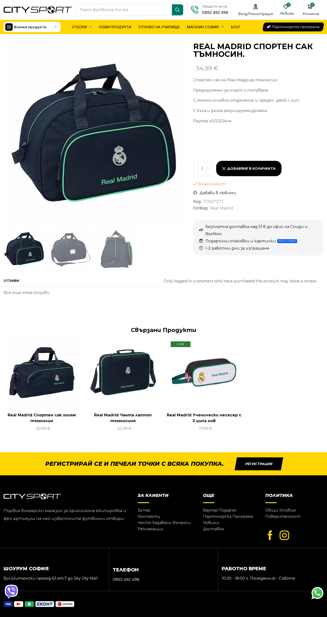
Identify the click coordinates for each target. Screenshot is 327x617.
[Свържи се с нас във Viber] (12, 592)
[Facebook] (270, 535)
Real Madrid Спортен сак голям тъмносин (42, 418)
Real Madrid (221, 208)
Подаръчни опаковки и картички (240, 241)
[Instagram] (284, 535)
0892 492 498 (215, 12)
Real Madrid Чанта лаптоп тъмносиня (123, 418)
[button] (256, 10)
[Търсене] (177, 9)
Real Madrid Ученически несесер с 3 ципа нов (204, 418)
